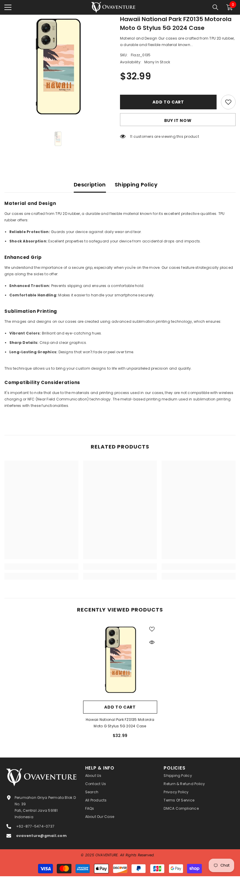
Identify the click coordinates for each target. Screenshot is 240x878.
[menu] (7, 7)
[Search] (215, 7)
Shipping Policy (136, 184)
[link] (41, 566)
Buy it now (178, 120)
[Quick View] (152, 642)
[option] (57, 68)
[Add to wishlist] (228, 102)
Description (90, 184)
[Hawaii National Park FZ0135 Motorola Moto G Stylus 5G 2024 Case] (120, 661)
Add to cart (168, 102)
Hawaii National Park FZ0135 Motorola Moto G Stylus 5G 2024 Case (120, 722)
